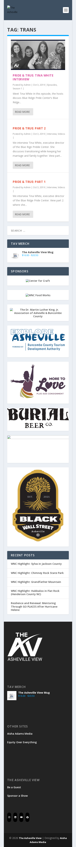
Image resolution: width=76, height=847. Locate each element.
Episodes (52, 84)
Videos (61, 133)
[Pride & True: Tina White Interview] (38, 55)
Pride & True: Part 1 (29, 182)
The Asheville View (30, 838)
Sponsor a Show (17, 795)
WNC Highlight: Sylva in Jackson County (36, 563)
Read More (22, 111)
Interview (52, 133)
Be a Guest (14, 787)
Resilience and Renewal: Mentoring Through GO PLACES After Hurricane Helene (34, 606)
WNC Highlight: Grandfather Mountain (36, 582)
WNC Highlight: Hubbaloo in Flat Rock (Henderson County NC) (35, 592)
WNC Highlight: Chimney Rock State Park (37, 573)
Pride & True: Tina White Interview (33, 77)
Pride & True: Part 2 (29, 128)
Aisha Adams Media (19, 733)
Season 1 (17, 88)
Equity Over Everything (22, 742)
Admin (27, 84)
